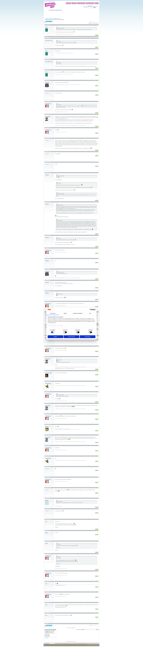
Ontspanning (54, 18)
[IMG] (45, 635)
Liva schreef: (58, 544)
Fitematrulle (47, 116)
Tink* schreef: (58, 41)
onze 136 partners (54, 318)
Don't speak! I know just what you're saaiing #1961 (55, 19)
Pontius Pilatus (48, 372)
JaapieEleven (48, 383)
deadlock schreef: (59, 220)
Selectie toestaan (71, 336)
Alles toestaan (87, 336)
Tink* (46, 27)
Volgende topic (73, 627)
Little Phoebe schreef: (60, 272)
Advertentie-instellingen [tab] (78, 313)
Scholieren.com (92, 643)
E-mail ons (88, 643)
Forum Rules (46, 637)
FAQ (49, 10)
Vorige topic (69, 627)
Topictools (90, 23)
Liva (46, 521)
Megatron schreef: (59, 294)
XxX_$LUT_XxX (48, 40)
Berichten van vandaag (54, 10)
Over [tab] (90, 313)
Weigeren (55, 336)
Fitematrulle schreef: (59, 205)
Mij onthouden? (96, 6)
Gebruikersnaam (85, 6)
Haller (46, 532)
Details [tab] (65, 313)
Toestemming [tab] (52, 313)
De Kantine (58, 18)
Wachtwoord (85, 7)
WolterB (47, 426)
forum (52, 1)
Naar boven (97, 643)
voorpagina (49, 1)
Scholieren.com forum (48, 18)
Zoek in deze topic (95, 23)
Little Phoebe (48, 103)
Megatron (47, 82)
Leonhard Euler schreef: (60, 28)
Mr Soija (47, 204)
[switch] (65, 332)
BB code (46, 634)
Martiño (46, 500)
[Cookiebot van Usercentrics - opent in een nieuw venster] (90, 310)
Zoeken (60, 10)
